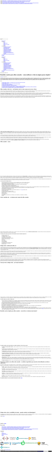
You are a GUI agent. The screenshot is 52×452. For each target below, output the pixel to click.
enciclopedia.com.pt (7, 449)
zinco (22, 189)
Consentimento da (46, 451)
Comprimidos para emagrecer (7, 46)
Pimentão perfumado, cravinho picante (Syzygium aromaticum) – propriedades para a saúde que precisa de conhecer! (17, 3)
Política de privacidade (40, 451)
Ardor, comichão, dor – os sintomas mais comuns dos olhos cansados (11, 83)
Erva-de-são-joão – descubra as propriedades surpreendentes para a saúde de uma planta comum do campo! (16, 1)
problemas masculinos (6, 44)
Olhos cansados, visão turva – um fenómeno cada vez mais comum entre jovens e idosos (13, 82)
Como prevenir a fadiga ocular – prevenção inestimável (9, 85)
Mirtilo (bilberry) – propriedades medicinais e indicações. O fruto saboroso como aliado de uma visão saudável (16, 0)
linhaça (43, 308)
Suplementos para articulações (7, 50)
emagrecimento (4, 433)
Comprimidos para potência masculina (8, 52)
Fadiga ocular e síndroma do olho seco (7, 84)
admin (2, 76)
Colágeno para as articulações (7, 49)
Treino (4, 45)
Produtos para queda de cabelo (7, 67)
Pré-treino (5, 53)
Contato (3, 55)
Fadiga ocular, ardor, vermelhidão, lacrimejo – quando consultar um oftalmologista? (13, 87)
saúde (4, 59)
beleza (4, 42)
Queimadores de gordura (7, 47)
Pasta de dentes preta (6, 48)
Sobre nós (3, 54)
